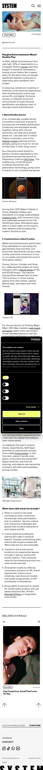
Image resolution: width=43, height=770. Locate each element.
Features (9, 35)
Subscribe (35, 726)
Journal (7, 738)
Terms (4, 762)
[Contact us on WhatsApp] (13, 748)
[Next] (38, 622)
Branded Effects (12, 594)
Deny (21, 428)
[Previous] (4, 622)
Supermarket (21, 453)
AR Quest (29, 159)
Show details (31, 407)
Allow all (21, 414)
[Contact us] (18, 748)
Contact (8, 742)
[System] (9, 6)
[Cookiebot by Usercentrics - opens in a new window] (30, 339)
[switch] (6, 384)
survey (24, 67)
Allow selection (22, 421)
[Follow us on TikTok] (8, 748)
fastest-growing (10, 141)
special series (26, 270)
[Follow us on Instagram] (4, 748)
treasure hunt (9, 218)
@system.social (8, 42)
